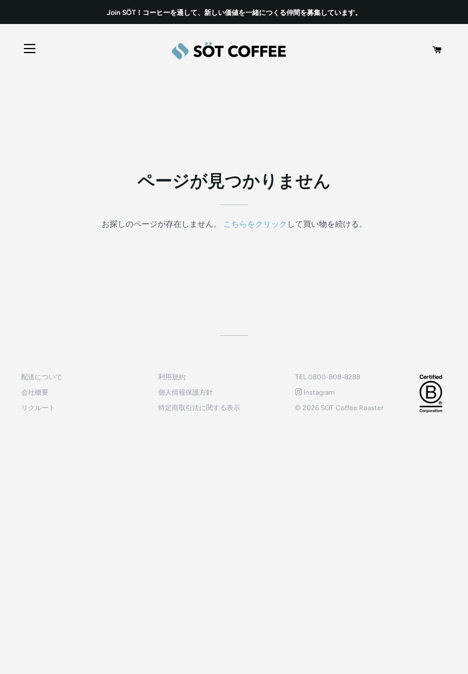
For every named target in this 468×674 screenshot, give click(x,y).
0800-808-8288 (334, 377)
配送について (41, 377)
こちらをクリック (255, 224)
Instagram (318, 392)
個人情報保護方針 (185, 392)
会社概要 (35, 392)
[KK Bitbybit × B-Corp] (431, 393)
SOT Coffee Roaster (352, 408)
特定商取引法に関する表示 (199, 408)
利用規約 (171, 377)
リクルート (38, 408)
